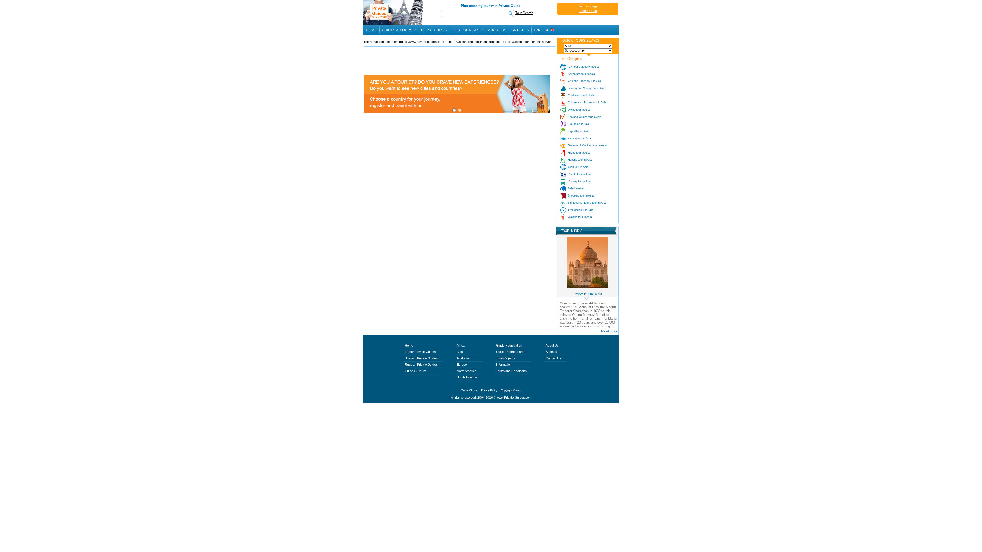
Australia (463, 358)
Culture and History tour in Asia (587, 102)
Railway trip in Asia (579, 181)
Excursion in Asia (578, 123)
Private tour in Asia (579, 174)
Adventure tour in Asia (581, 73)
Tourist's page (588, 6)
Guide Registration (509, 345)
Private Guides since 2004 (393, 12)
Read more (609, 331)
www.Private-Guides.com (514, 397)
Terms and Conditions (511, 371)
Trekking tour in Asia (580, 209)
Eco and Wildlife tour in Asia (584, 116)
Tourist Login (588, 11)
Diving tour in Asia (579, 109)
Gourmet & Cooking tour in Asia (587, 145)
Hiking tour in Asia (579, 152)
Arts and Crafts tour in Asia (584, 81)
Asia (460, 352)
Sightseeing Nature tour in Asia (587, 202)
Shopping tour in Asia (581, 195)
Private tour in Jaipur (588, 294)
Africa (461, 345)
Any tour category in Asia (583, 66)
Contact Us (553, 358)
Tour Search (524, 13)
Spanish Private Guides (421, 358)
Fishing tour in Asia (579, 138)
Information (504, 364)
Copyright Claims (511, 390)
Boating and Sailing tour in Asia (586, 88)
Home (371, 30)
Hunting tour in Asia (580, 159)
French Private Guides (420, 352)
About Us (497, 30)
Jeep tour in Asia (578, 166)
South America (467, 377)
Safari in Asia (576, 188)
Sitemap (551, 352)
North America (466, 371)
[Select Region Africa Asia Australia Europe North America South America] (588, 46)
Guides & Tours (415, 371)
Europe (462, 364)
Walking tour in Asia (580, 216)
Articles (520, 30)
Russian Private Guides (421, 364)
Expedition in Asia (578, 131)
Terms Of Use (469, 390)
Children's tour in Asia (581, 95)
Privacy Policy (489, 390)
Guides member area (511, 352)
